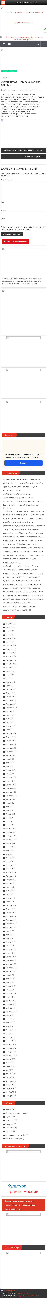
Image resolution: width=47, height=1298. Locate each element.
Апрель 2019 (10, 942)
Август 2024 (10, 711)
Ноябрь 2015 (11, 1092)
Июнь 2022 (10, 807)
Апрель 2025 (10, 682)
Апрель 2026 (10, 638)
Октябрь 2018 (11, 964)
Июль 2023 (10, 759)
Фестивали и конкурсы (14, 1139)
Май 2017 (9, 1026)
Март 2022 (10, 818)
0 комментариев (39, 90)
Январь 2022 (10, 825)
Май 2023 (9, 766)
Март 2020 (10, 902)
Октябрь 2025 (11, 660)
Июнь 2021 (10, 850)
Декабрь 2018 (11, 957)
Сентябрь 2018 (11, 968)
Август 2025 (10, 667)
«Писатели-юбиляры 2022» (33, 157)
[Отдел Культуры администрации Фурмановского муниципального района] (23, 17)
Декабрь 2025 (11, 653)
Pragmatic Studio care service (28, 1296)
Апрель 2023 (10, 770)
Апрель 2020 (10, 898)
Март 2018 (10, 990)
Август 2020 (10, 883)
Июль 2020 (10, 887)
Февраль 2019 (11, 949)
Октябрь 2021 (11, 836)
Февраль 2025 (11, 689)
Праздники (10, 1124)
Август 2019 (10, 927)
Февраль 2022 (11, 821)
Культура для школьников (16, 1113)
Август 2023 (10, 755)
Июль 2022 (10, 803)
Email (3, 210)
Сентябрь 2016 (11, 1055)
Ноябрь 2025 (11, 656)
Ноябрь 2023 (11, 744)
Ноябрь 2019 (11, 916)
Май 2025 (9, 678)
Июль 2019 (10, 931)
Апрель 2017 (10, 1030)
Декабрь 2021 (11, 828)
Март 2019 (10, 946)
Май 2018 (9, 982)
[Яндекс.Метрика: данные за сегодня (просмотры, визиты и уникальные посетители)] (8, 1291)
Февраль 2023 (11, 777)
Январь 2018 (10, 997)
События (9, 1128)
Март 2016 (10, 1077)
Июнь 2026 (10, 631)
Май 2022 (9, 810)
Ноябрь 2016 (11, 1048)
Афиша (8, 1109)
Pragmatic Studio (22, 1293)
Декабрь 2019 (11, 913)
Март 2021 (10, 861)
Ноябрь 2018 (11, 960)
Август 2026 (10, 624)
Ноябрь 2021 (11, 832)
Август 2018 (10, 971)
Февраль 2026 (11, 645)
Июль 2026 (10, 627)
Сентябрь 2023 (11, 752)
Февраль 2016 (11, 1081)
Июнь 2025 (10, 675)
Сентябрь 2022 (11, 796)
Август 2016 (10, 1059)
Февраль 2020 (11, 905)
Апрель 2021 (10, 858)
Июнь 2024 (10, 719)
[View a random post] (43, 43)
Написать (23, 463)
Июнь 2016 (10, 1066)
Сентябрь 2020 (11, 880)
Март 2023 (10, 774)
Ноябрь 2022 (11, 788)
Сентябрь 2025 (11, 664)
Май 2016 (9, 1070)
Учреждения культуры (9, 71)
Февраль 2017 (11, 1037)
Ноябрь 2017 (11, 1004)
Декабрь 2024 (11, 697)
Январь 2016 (10, 1085)
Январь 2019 (10, 953)
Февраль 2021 (11, 865)
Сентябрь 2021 (11, 839)
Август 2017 (10, 1015)
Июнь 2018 (10, 979)
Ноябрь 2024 (11, 700)
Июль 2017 (10, 1019)
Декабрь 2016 (11, 1044)
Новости (9, 1120)
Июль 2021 (10, 847)
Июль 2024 (10, 715)
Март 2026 (10, 642)
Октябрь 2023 (11, 748)
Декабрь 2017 (11, 1001)
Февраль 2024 (11, 733)
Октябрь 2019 (11, 920)
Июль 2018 (10, 975)
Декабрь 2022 (11, 785)
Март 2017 (10, 1033)
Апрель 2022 (10, 814)
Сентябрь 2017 (11, 1012)
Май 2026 (9, 635)
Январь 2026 (10, 649)
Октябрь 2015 (11, 1096)
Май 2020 (9, 894)
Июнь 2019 (10, 935)
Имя (3, 202)
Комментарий (7, 180)
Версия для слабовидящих (15, 241)
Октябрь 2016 (11, 1052)
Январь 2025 (10, 693)
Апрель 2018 (10, 986)
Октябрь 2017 (11, 1008)
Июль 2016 (10, 1063)
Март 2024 (10, 730)
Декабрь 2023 (11, 741)
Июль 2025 (10, 671)
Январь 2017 (10, 1041)
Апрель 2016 (10, 1074)
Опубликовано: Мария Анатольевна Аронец (17, 90)
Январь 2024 (10, 737)
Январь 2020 (10, 909)
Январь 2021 (10, 869)
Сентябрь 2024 (11, 708)
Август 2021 (10, 843)
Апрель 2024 (10, 726)
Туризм (8, 1131)
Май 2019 (9, 938)
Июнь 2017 (10, 1022)
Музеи (8, 1117)
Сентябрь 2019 (11, 924)
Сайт (3, 219)
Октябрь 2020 (11, 876)
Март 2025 (10, 686)
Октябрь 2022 (11, 792)
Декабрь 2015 (11, 1088)
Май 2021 (9, 854)
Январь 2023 (10, 781)
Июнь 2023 (10, 763)
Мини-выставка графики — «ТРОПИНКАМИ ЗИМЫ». (23, 150)
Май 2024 (9, 722)
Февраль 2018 (11, 993)
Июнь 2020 (10, 891)
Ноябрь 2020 (11, 872)
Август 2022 (10, 799)
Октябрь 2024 (11, 704)
